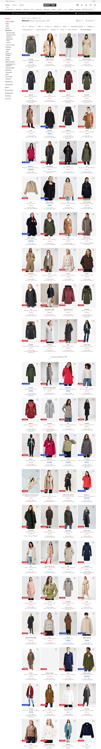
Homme (14, 5)
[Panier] (95, 5)
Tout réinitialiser (86, 29)
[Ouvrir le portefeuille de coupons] (77, 5)
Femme (7, 5)
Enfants (21, 5)
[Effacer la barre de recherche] (95, 9)
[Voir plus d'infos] (30, 67)
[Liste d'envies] (91, 5)
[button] (80, 21)
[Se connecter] (82, 5)
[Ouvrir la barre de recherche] (83, 9)
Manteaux (35, 18)
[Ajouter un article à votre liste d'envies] (37, 35)
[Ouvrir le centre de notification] (86, 5)
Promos (29, 18)
